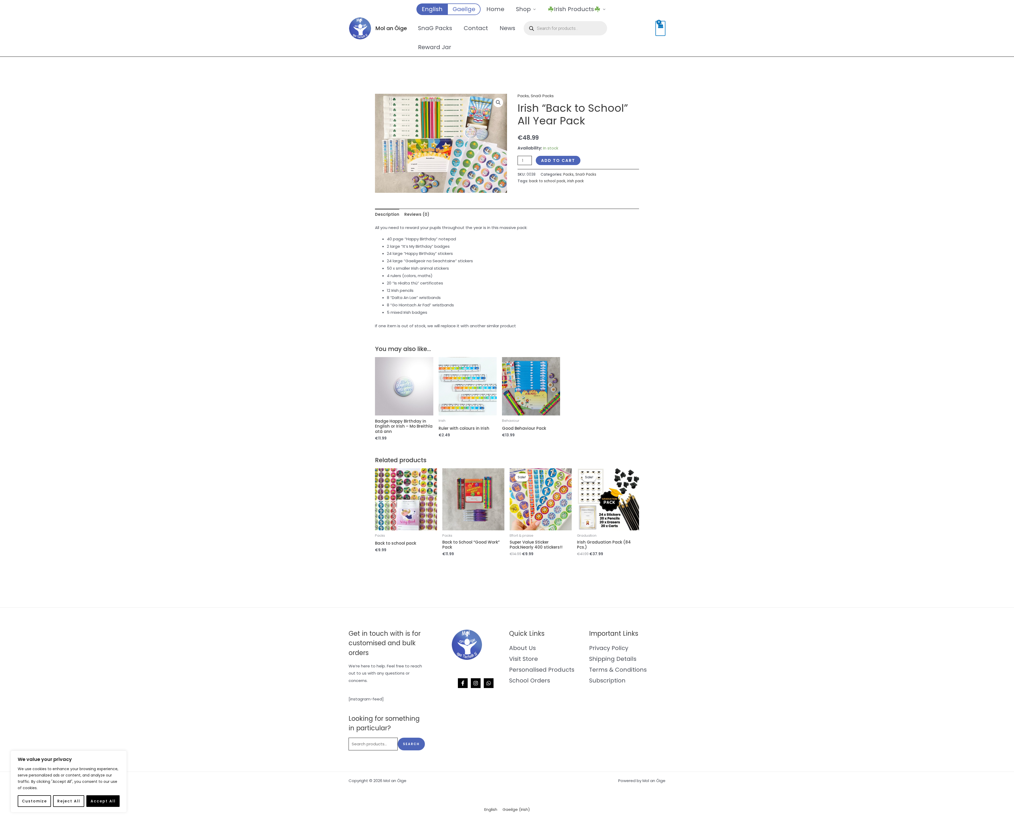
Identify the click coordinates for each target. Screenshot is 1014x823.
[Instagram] (476, 683)
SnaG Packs (435, 28)
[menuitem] (431, 9)
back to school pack (547, 181)
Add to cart (558, 160)
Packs (523, 96)
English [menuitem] (490, 809)
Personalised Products (541, 670)
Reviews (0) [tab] (416, 214)
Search (411, 744)
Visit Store (523, 659)
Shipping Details (612, 659)
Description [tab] (387, 214)
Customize (34, 801)
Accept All (103, 801)
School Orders (529, 680)
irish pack (575, 181)
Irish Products (574, 9)
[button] (498, 102)
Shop (523, 9)
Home (495, 9)
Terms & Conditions (618, 670)
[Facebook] (463, 683)
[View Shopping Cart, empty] (660, 28)
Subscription (607, 680)
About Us (522, 648)
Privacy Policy (608, 648)
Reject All (68, 801)
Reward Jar (434, 47)
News (507, 28)
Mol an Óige (391, 28)
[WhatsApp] (489, 683)
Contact (476, 28)
